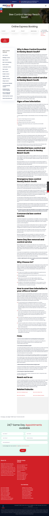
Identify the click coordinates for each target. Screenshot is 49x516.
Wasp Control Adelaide (26, 494)
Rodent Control (6, 74)
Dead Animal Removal (7, 98)
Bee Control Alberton (21, 395)
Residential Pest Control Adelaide (6, 89)
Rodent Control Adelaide (5, 493)
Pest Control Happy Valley (22, 468)
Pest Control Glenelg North (22, 467)
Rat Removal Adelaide (7, 83)
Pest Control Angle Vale (21, 476)
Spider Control (6, 76)
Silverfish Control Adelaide (27, 493)
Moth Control (5, 71)
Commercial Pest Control (6, 86)
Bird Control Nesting (7, 62)
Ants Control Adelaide (5, 487)
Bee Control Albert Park (37, 392)
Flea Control (5, 69)
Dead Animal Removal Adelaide (6, 499)
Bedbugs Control (6, 57)
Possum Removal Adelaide (6, 496)
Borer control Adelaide (5, 490)
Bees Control (5, 60)
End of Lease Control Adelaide (27, 498)
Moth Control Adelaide (26, 491)
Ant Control (5, 55)
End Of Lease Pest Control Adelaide (6, 93)
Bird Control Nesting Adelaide (27, 489)
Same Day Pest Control (8, 96)
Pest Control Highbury (21, 479)
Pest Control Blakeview (21, 472)
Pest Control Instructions (43, 34)
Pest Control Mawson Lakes (22, 465)
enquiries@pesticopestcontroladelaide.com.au (30, 1)
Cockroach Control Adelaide (27, 490)
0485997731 (14, 1)
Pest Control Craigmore (21, 478)
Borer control (5, 64)
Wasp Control (6, 81)
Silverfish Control (6, 78)
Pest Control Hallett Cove (22, 475)
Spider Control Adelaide (5, 494)
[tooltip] (1, 9)
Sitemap (39, 505)
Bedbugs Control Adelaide (27, 487)
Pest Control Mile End (21, 466)
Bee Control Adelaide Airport (22, 392)
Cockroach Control (7, 67)
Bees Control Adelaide (5, 489)
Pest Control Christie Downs (22, 474)
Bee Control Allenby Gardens (38, 395)
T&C (41, 32)
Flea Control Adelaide (5, 491)
